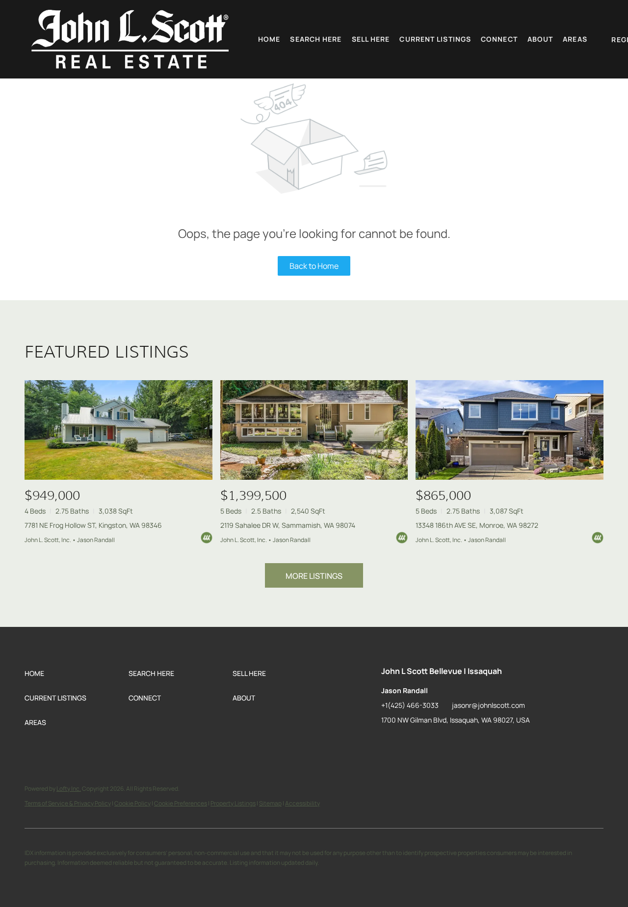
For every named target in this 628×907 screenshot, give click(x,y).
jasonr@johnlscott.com (488, 705)
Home (269, 39)
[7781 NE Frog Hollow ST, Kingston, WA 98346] (118, 430)
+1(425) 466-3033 (410, 705)
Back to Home (314, 265)
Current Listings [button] (435, 39)
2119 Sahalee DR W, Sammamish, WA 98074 (287, 525)
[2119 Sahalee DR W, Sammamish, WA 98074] (314, 430)
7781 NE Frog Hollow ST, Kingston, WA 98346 (93, 525)
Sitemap (270, 803)
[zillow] (388, 742)
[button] (130, 39)
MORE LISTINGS (314, 575)
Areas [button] (575, 39)
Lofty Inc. (68, 788)
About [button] (540, 39)
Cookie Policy (132, 803)
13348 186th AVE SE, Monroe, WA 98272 (477, 525)
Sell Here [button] (371, 39)
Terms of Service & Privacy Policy (68, 803)
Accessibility (302, 803)
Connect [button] (499, 39)
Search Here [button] (315, 39)
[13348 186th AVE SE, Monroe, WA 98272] (509, 430)
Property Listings (233, 803)
